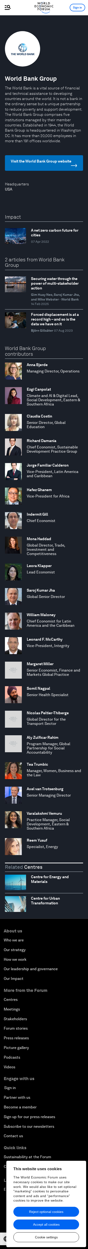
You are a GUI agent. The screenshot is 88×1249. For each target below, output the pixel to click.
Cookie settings (46, 1237)
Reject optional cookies (46, 1212)
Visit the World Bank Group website (41, 161)
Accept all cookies (46, 1224)
